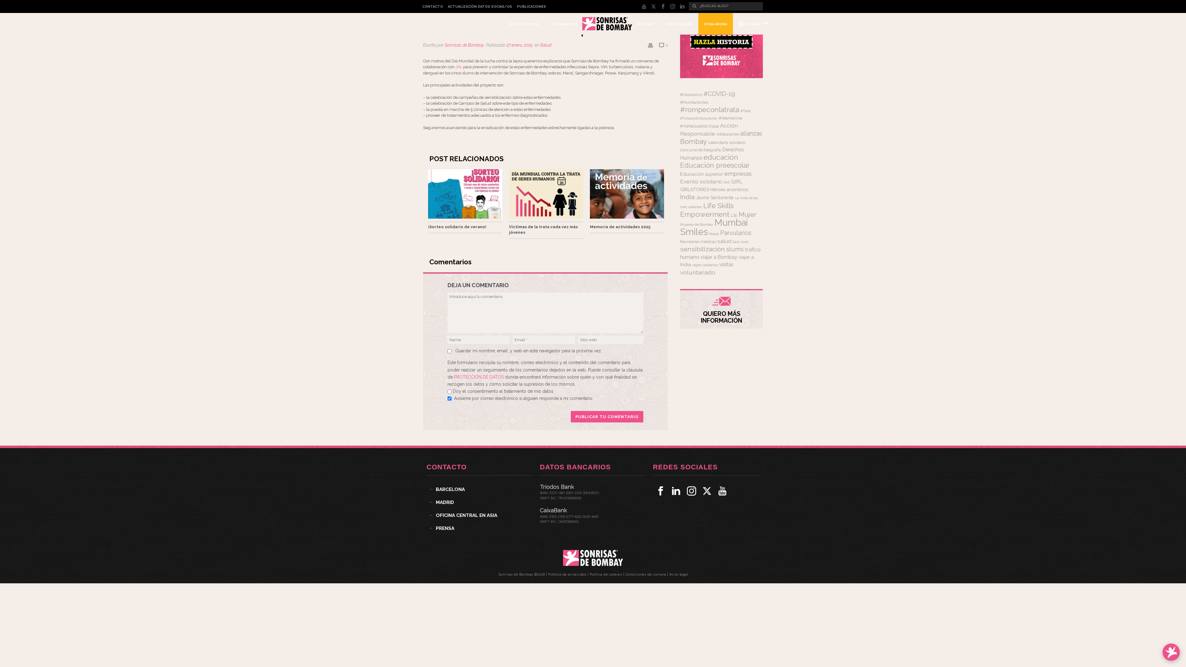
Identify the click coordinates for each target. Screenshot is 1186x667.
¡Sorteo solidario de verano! (457, 226)
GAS (726, 182)
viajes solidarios (705, 265)
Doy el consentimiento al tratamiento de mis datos (503, 391)
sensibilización (702, 249)
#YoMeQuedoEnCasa (699, 126)
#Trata (745, 111)
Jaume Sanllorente (715, 197)
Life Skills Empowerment (707, 209)
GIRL (736, 181)
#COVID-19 (719, 94)
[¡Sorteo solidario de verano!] (465, 194)
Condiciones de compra (645, 575)
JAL (459, 67)
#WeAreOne (730, 117)
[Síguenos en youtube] (722, 491)
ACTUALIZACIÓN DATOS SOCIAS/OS (480, 7)
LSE (734, 215)
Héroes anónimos (729, 189)
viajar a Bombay (718, 257)
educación (721, 157)
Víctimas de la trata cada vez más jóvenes (543, 229)
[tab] (480, 489)
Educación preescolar (715, 165)
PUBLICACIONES (531, 7)
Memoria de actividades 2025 (620, 226)
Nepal (714, 234)
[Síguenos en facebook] (660, 491)
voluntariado (697, 272)
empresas (738, 173)
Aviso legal (678, 575)
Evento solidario (701, 181)
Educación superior (701, 174)
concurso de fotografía (700, 150)
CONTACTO (432, 7)
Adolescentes (727, 134)
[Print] (650, 45)
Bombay (693, 141)
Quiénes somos (524, 24)
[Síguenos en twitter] (707, 491)
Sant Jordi (740, 242)
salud (724, 241)
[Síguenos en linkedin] (676, 491)
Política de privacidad (567, 575)
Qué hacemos (564, 24)
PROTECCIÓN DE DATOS (479, 377)
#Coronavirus (691, 95)
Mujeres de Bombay (696, 224)
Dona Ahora (715, 24)
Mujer (747, 214)
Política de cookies (606, 575)
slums (735, 249)
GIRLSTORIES (694, 189)
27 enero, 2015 (519, 45)
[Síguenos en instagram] (691, 491)
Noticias (645, 24)
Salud (545, 45)
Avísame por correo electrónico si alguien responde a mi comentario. (523, 398)
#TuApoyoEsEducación (698, 118)
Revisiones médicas (698, 241)
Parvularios (735, 233)
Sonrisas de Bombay (464, 45)
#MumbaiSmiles (694, 102)
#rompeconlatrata (709, 110)
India (687, 197)
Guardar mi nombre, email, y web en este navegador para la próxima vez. (528, 350)
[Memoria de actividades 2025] (627, 194)
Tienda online (679, 24)
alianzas (751, 133)
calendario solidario (727, 142)
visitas (726, 264)
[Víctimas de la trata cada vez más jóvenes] (546, 194)
